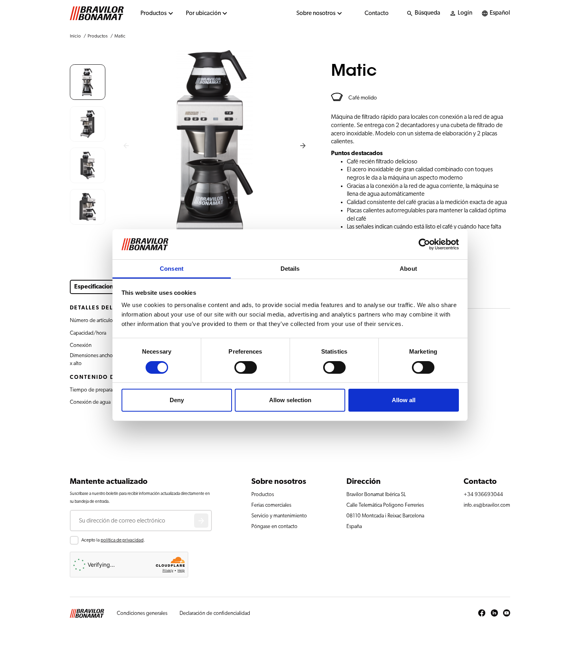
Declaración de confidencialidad (215, 613)
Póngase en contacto (274, 526)
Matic (119, 36)
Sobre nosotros (315, 13)
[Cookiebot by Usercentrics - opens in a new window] (424, 244)
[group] (87, 82)
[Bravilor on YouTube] (506, 613)
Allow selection (290, 400)
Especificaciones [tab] (97, 287)
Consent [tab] (171, 268)
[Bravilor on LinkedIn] (494, 613)
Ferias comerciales (271, 505)
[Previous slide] (126, 145)
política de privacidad (122, 540)
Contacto (377, 13)
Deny (177, 400)
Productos (153, 13)
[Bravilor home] (97, 13)
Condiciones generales (142, 613)
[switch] (245, 367)
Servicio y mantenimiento (279, 516)
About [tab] (408, 268)
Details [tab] (290, 268)
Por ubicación (203, 13)
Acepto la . (113, 540)
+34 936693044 (483, 494)
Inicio (75, 36)
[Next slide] (303, 145)
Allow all (403, 400)
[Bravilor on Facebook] (481, 613)
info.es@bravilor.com (487, 505)
